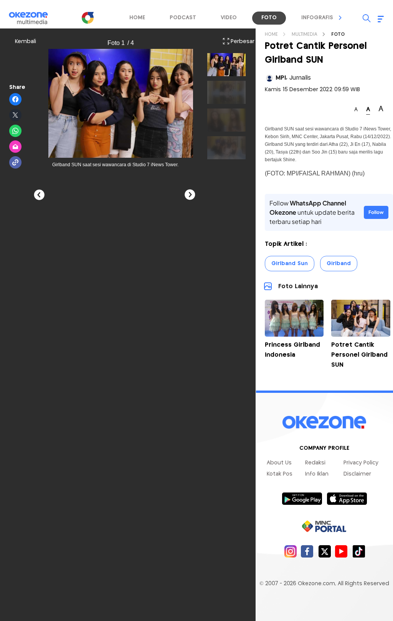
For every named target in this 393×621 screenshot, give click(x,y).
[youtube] (341, 551)
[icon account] (269, 78)
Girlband (339, 263)
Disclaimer (357, 474)
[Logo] (87, 18)
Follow (376, 212)
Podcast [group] (183, 17)
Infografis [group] (317, 17)
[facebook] (307, 551)
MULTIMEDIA (304, 34)
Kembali (25, 41)
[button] (340, 18)
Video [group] (229, 17)
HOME (271, 34)
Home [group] (137, 17)
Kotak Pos (279, 474)
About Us (279, 463)
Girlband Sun (289, 263)
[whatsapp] (15, 131)
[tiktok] (358, 551)
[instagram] (290, 551)
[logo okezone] (324, 422)
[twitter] (324, 551)
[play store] (302, 498)
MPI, (293, 78)
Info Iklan (317, 474)
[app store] (347, 498)
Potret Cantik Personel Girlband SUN (359, 354)
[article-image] (294, 334)
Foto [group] (269, 17)
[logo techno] (33, 18)
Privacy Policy (360, 463)
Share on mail (15, 147)
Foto (338, 34)
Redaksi (315, 463)
